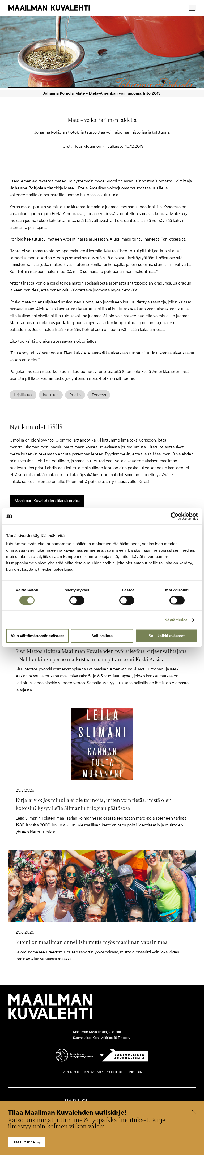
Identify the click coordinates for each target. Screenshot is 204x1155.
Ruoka (75, 395)
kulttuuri (50, 395)
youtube (115, 1072)
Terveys (99, 395)
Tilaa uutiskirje (23, 1142)
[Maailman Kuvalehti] (50, 1018)
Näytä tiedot (175, 619)
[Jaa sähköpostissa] (127, 169)
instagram (93, 1072)
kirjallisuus (23, 395)
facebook (71, 1072)
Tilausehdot (76, 1100)
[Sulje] (193, 1112)
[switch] (76, 600)
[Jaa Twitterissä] (76, 169)
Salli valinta (102, 636)
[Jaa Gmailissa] (93, 169)
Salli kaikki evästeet (166, 636)
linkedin (134, 1072)
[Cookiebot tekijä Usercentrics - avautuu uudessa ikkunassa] (174, 516)
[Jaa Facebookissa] (110, 169)
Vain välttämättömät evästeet (37, 636)
